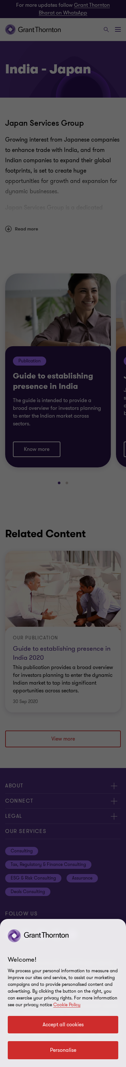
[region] (63, 993)
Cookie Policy (66, 1005)
